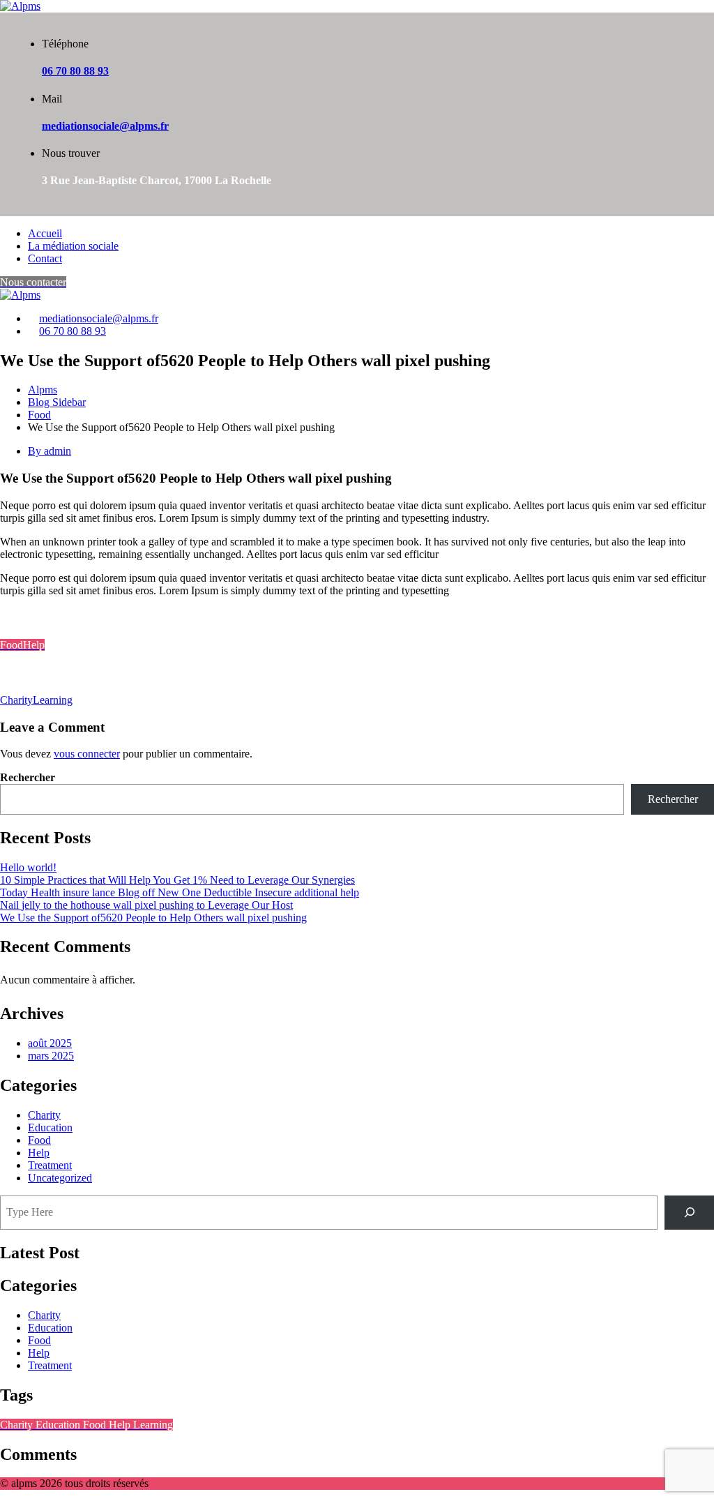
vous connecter (87, 754)
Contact (45, 258)
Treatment (50, 1165)
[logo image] (20, 295)
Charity (16, 700)
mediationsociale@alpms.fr (105, 126)
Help (39, 1153)
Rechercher (27, 777)
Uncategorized (60, 1178)
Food (39, 1140)
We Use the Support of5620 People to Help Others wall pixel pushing (153, 917)
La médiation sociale (73, 246)
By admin (49, 451)
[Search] (689, 1212)
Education (50, 1127)
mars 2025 (51, 1056)
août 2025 (50, 1043)
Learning (53, 700)
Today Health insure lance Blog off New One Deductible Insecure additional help (179, 892)
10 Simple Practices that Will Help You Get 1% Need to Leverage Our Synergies (177, 880)
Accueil (45, 233)
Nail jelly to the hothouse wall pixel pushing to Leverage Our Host (146, 905)
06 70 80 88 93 (75, 71)
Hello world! (28, 867)
